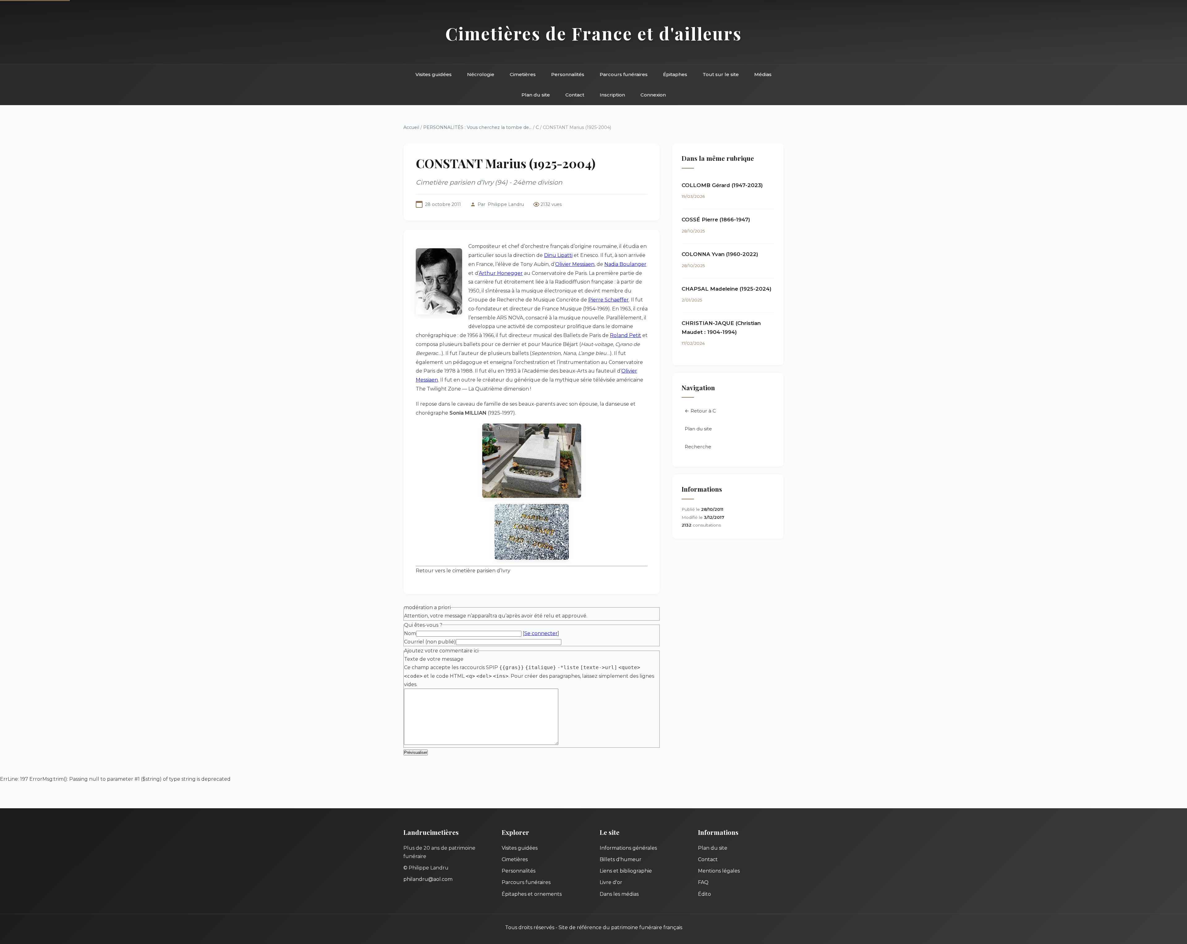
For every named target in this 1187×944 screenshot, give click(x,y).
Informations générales (628, 848)
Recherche (698, 447)
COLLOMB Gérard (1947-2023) (722, 185)
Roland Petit (625, 335)
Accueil (411, 127)
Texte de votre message (433, 659)
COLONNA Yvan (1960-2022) (720, 254)
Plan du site (535, 95)
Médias (763, 74)
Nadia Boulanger (625, 264)
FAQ (703, 882)
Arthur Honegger (501, 273)
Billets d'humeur (620, 859)
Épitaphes (675, 74)
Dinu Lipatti (558, 255)
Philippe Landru (506, 204)
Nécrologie (480, 74)
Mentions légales (719, 871)
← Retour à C (700, 411)
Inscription (612, 95)
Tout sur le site (721, 74)
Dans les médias (619, 894)
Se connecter (541, 633)
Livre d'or (611, 882)
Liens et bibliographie (626, 871)
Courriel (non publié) (430, 642)
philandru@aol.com (428, 879)
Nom (410, 633)
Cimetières (523, 74)
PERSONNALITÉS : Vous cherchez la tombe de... (477, 127)
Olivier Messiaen (574, 264)
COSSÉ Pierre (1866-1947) (716, 219)
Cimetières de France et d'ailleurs (593, 33)
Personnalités (567, 74)
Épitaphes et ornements (532, 894)
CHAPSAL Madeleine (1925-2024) (727, 289)
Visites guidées (433, 74)
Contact (574, 95)
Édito (704, 894)
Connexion (653, 95)
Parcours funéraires (624, 74)
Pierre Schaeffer (608, 300)
